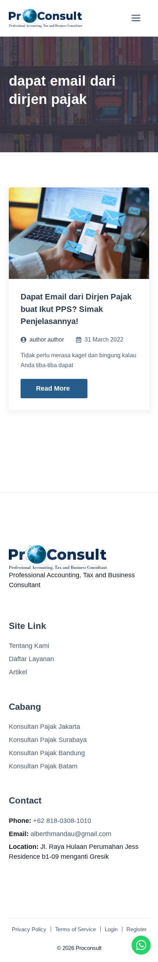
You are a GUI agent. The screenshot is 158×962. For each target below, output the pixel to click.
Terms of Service (75, 929)
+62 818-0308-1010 (62, 820)
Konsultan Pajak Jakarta (44, 726)
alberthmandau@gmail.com (70, 834)
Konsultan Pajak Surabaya (48, 739)
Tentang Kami (29, 645)
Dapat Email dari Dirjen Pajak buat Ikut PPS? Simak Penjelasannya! (76, 309)
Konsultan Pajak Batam (43, 766)
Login (111, 929)
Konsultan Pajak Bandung (47, 753)
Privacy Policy (29, 929)
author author (46, 339)
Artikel (18, 672)
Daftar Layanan (31, 659)
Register (136, 929)
